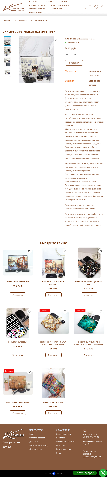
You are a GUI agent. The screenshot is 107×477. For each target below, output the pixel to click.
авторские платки (60, 5)
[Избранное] (96, 7)
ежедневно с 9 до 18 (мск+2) (92, 442)
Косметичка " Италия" (53, 402)
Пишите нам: (89, 451)
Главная (6, 20)
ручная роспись (37, 5)
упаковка (57, 9)
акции (64, 2)
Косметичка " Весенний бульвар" (53, 283)
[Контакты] (90, 7)
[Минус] (67, 54)
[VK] (85, 431)
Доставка (33, 441)
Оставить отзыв (36, 449)
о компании (35, 12)
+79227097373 (90, 434)
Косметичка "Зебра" (17, 342)
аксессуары (49, 2)
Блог (31, 434)
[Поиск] (84, 7)
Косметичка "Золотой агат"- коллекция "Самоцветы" (53, 343)
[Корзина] (102, 7)
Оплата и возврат (37, 438)
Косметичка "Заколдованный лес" (89, 283)
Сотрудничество (63, 449)
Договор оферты (63, 434)
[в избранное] (56, 40)
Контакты (60, 445)
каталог (33, 2)
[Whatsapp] (103, 473)
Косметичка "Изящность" (18, 402)
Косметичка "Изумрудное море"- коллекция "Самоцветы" (89, 343)
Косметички (41, 20)
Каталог (22, 20)
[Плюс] (75, 54)
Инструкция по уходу (38, 445)
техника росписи (37, 9)
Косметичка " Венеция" (18, 282)
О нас (58, 453)
